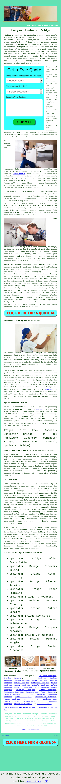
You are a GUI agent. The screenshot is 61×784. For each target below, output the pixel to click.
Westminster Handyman (35, 701)
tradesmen (8, 44)
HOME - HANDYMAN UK (30, 730)
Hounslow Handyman (36, 678)
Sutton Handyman (47, 690)
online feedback (43, 251)
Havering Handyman (25, 690)
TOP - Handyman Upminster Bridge (19, 707)
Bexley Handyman (21, 683)
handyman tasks (11, 307)
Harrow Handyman (23, 697)
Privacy (55, 735)
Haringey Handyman (31, 699)
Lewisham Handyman (47, 676)
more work (41, 49)
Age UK (39, 409)
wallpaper (49, 389)
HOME (28, 25)
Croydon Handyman (13, 678)
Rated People (19, 174)
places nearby (35, 548)
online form (16, 188)
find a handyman (18, 527)
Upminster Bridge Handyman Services (23, 552)
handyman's (52, 258)
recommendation (47, 135)
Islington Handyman (40, 683)
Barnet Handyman (44, 704)
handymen (25, 63)
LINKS (34, 25)
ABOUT (39, 25)
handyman (32, 40)
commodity (42, 247)
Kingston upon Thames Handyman (41, 692)
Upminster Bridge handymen (17, 265)
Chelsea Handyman (22, 680)
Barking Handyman (40, 680)
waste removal (28, 274)
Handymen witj (20, 196)
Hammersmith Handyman (45, 697)
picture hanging (44, 297)
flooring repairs (44, 302)
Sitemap (5, 735)
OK (46, 781)
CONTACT (46, 25)
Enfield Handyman (40, 685)
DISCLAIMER (54, 25)
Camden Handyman (22, 685)
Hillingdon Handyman (35, 694)
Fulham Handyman (12, 699)
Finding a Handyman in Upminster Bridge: (24, 35)
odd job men (34, 414)
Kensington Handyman (13, 692)
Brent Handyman (42, 687)
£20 (39, 419)
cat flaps (24, 293)
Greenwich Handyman (23, 704)
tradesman (19, 176)
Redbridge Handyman (23, 687)
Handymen (21, 47)
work (29, 205)
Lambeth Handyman (12, 694)
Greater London (46, 307)
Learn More (33, 781)
